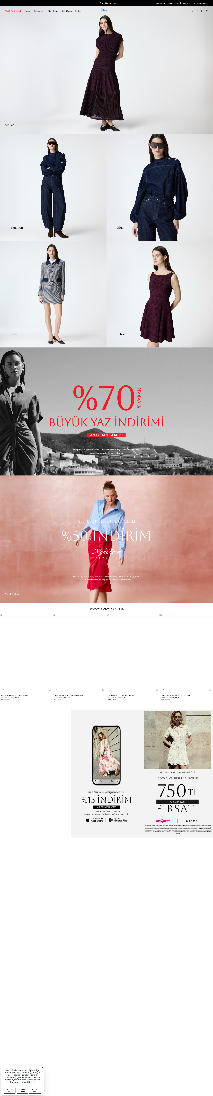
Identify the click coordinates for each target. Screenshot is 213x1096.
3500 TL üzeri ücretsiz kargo (106, 3)
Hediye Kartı (160, 3)
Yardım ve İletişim (201, 3)
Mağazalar (187, 3)
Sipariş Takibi (172, 3)
